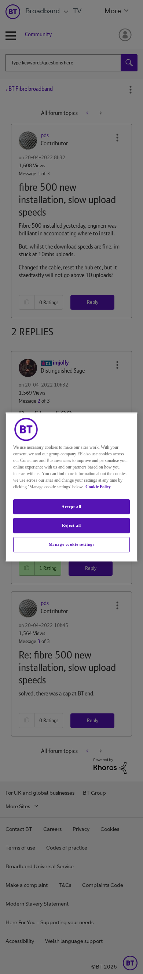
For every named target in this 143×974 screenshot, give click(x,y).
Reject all (71, 525)
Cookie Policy (98, 486)
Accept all (71, 506)
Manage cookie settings (72, 544)
